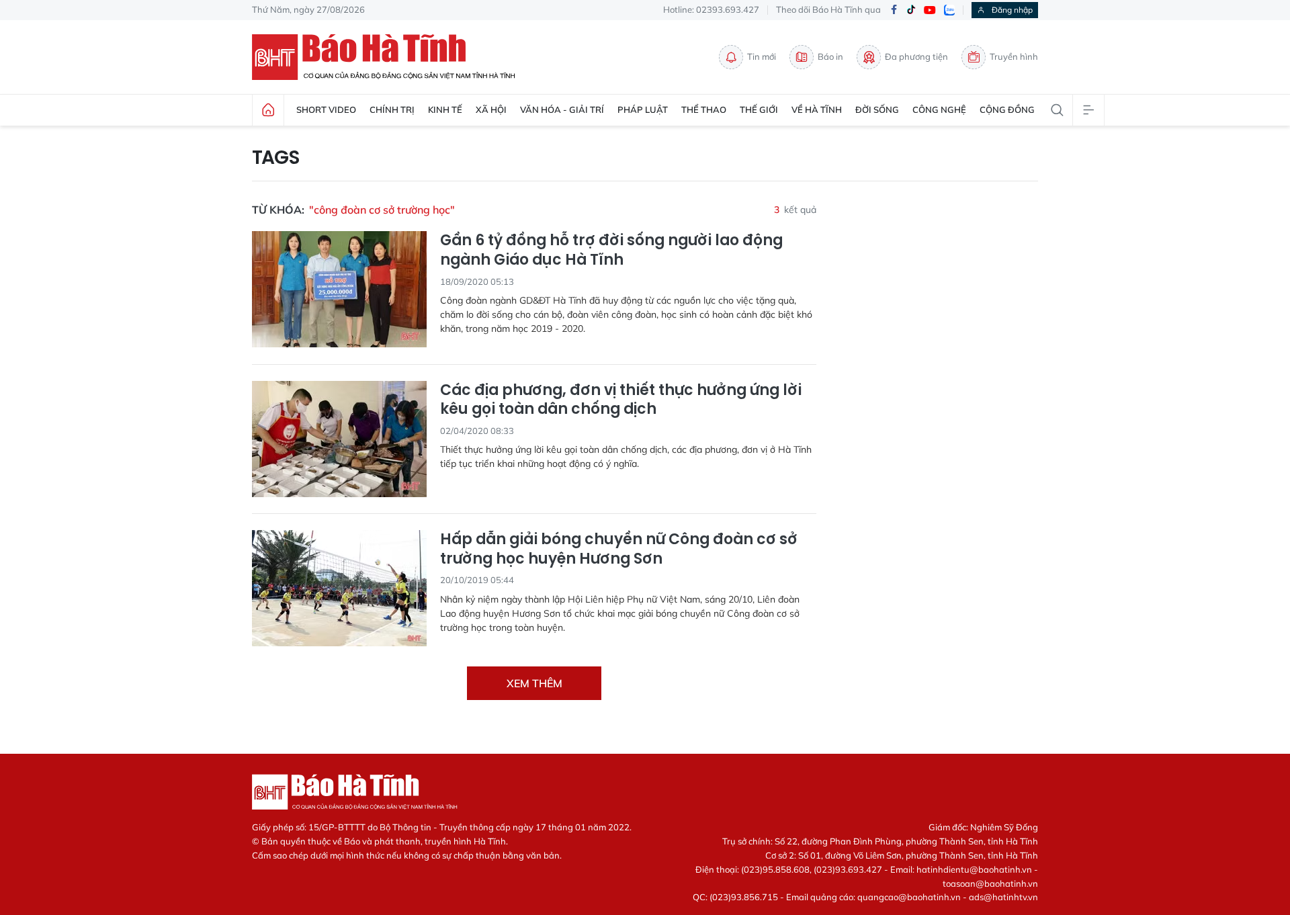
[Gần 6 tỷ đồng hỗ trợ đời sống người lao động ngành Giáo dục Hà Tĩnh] (339, 289)
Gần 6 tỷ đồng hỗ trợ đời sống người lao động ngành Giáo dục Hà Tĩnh (611, 250)
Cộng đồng (1007, 109)
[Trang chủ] (268, 110)
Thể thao (703, 109)
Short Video (326, 109)
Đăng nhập (1012, 10)
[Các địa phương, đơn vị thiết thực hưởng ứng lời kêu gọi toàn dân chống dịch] (339, 439)
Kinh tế (445, 109)
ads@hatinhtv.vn (1003, 896)
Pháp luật (642, 109)
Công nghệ (939, 109)
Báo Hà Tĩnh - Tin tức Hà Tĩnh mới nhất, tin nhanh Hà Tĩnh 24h (389, 57)
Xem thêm (534, 683)
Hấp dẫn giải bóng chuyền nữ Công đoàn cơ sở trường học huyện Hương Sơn (619, 549)
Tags (276, 158)
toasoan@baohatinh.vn (990, 883)
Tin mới (761, 56)
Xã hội (491, 109)
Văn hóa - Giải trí (562, 109)
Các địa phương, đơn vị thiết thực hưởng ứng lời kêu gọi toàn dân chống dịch (621, 400)
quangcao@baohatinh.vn (909, 896)
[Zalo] (949, 10)
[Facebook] (893, 10)
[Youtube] (930, 10)
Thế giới (759, 109)
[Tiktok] (911, 10)
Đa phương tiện (916, 56)
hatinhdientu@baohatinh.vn (974, 869)
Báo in (830, 56)
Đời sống (877, 109)
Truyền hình (1014, 56)
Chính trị (392, 109)
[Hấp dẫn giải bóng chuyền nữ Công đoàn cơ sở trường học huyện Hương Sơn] (339, 588)
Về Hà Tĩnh (816, 109)
